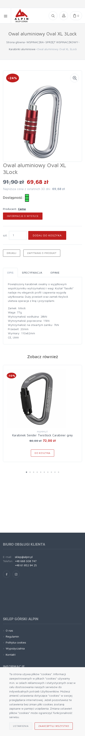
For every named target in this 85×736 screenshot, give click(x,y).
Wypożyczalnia (15, 648)
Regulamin (12, 636)
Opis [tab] (10, 272)
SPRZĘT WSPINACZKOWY (61, 42)
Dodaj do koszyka (47, 235)
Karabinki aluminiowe (22, 49)
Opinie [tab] (55, 272)
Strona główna (15, 42)
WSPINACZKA (35, 42)
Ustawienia (20, 725)
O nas (9, 630)
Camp (22, 209)
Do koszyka (42, 452)
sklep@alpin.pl (24, 557)
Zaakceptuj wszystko (53, 725)
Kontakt (10, 654)
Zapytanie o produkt (42, 253)
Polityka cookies (16, 642)
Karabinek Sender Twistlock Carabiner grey (42, 435)
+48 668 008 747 (26, 561)
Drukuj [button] (11, 253)
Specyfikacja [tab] (32, 272)
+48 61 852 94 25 (26, 565)
